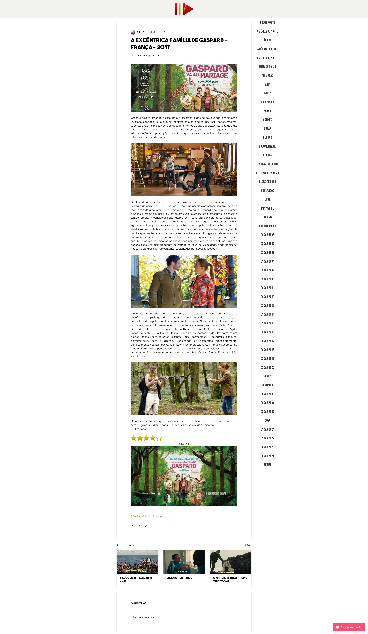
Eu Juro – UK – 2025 (179, 578)
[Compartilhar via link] (146, 525)
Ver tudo (248, 545)
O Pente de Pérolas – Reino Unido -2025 (230, 579)
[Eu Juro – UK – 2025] (184, 562)
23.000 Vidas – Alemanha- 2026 (137, 579)
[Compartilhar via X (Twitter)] (139, 525)
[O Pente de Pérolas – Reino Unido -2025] (230, 562)
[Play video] (184, 476)
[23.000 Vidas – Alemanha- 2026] (137, 562)
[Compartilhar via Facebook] (132, 525)
